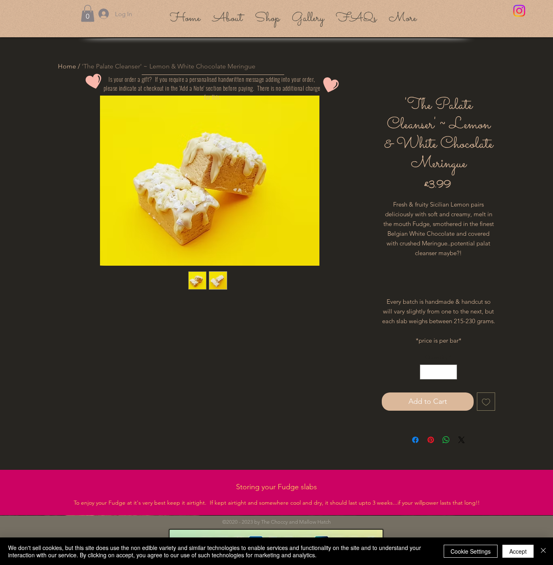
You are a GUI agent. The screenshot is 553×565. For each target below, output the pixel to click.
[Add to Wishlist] (486, 401)
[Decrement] (426, 372)
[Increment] (451, 372)
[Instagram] (519, 11)
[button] (88, 13)
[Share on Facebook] (415, 440)
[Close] (543, 551)
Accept (518, 551)
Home (67, 66)
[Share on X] (461, 440)
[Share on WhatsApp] (446, 440)
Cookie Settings (471, 551)
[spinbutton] (438, 372)
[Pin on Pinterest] (431, 440)
